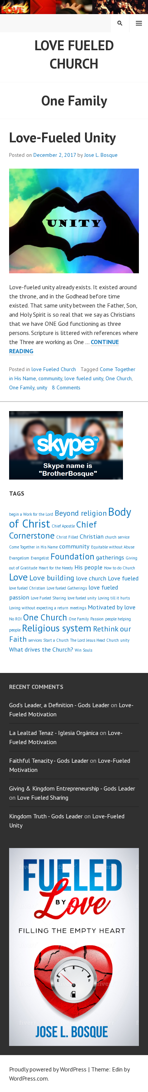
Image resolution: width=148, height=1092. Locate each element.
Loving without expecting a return (38, 608)
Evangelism (19, 558)
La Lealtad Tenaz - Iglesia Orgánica (53, 733)
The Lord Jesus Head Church (94, 640)
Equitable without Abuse (112, 547)
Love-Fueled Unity (62, 137)
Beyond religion (81, 513)
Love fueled (123, 578)
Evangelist (40, 558)
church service (117, 537)
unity (42, 387)
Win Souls (83, 650)
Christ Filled (67, 537)
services (35, 640)
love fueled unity (84, 378)
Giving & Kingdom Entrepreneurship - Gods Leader (72, 788)
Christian (92, 536)
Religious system (56, 628)
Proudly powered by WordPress (48, 1069)
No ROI (15, 619)
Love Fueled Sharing (48, 598)
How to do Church (119, 568)
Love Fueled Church (74, 54)
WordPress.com (28, 1078)
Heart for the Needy (56, 568)
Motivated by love (111, 607)
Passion (97, 619)
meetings (78, 608)
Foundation (72, 556)
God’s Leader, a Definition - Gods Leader (59, 705)
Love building (51, 578)
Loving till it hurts (114, 598)
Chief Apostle (63, 526)
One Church (118, 378)
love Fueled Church (53, 369)
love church (91, 578)
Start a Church (56, 640)
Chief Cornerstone (53, 529)
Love (18, 577)
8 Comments (66, 387)
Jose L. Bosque (101, 154)
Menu (139, 23)
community (50, 378)
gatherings (110, 557)
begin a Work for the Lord (31, 514)
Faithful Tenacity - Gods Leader (48, 760)
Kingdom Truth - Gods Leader (46, 816)
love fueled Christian (27, 588)
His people (88, 567)
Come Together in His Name (33, 547)
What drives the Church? (41, 649)
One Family (22, 387)
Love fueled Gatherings (67, 588)
